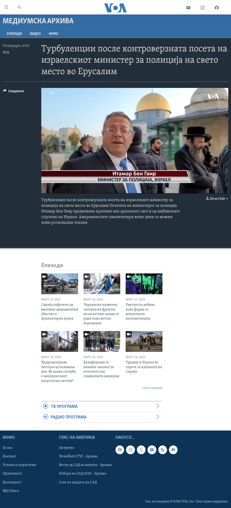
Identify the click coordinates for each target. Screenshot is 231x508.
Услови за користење (19, 465)
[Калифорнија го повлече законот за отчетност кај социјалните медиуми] (101, 341)
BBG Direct (11, 491)
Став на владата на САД (78, 482)
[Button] (13, 92)
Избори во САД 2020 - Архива (82, 474)
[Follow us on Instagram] (130, 450)
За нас (8, 448)
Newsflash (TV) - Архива (78, 457)
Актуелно (66, 448)
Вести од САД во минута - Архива (85, 465)
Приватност (12, 474)
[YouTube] (188, 7)
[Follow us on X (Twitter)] (141, 450)
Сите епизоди (152, 388)
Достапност (12, 482)
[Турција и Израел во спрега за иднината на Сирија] (144, 341)
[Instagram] (203, 7)
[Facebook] (217, 7)
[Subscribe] (173, 450)
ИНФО (53, 34)
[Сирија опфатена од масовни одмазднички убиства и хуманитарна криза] (59, 283)
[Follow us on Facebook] (120, 450)
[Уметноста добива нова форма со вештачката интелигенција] (144, 283)
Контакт (9, 457)
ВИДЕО (35, 34)
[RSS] (162, 450)
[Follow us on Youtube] (152, 450)
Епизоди (14, 34)
